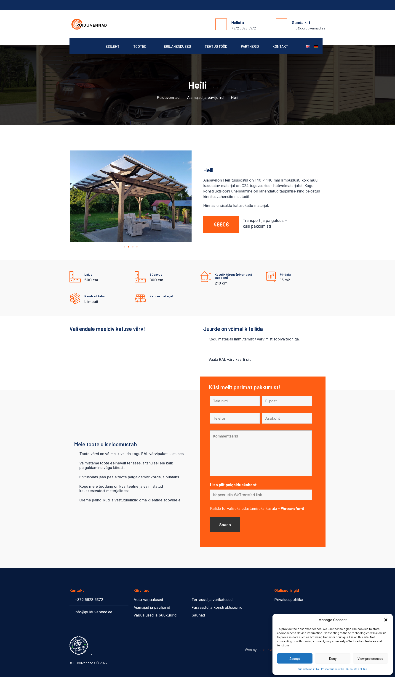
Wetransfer (291, 508)
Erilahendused (177, 46)
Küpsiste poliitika (308, 668)
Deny (332, 658)
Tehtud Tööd (216, 46)
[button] (386, 620)
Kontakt (280, 46)
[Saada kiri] (281, 24)
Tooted (139, 46)
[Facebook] (323, 5)
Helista (237, 22)
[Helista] (221, 24)
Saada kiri (301, 22)
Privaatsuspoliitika (332, 668)
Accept (294, 658)
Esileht (113, 46)
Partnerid (250, 46)
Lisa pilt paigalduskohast (233, 484)
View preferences (370, 658)
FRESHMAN (265, 650)
